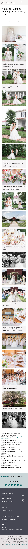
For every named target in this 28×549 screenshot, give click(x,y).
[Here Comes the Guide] (8, 3)
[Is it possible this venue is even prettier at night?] (14, 399)
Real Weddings (7, 498)
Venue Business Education (10, 516)
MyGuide (4, 507)
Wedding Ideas (6, 496)
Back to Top (23, 496)
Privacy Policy (8, 544)
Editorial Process (8, 510)
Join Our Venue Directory (10, 519)
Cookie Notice (15, 544)
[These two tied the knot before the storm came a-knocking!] (14, 294)
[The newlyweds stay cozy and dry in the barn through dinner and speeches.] (14, 377)
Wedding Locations (8, 493)
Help (3, 524)
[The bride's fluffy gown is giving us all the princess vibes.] (14, 76)
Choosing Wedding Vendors (11, 505)
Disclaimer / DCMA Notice (10, 513)
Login (4, 527)
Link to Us (5, 521)
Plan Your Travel (7, 501)
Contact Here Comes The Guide (12, 529)
